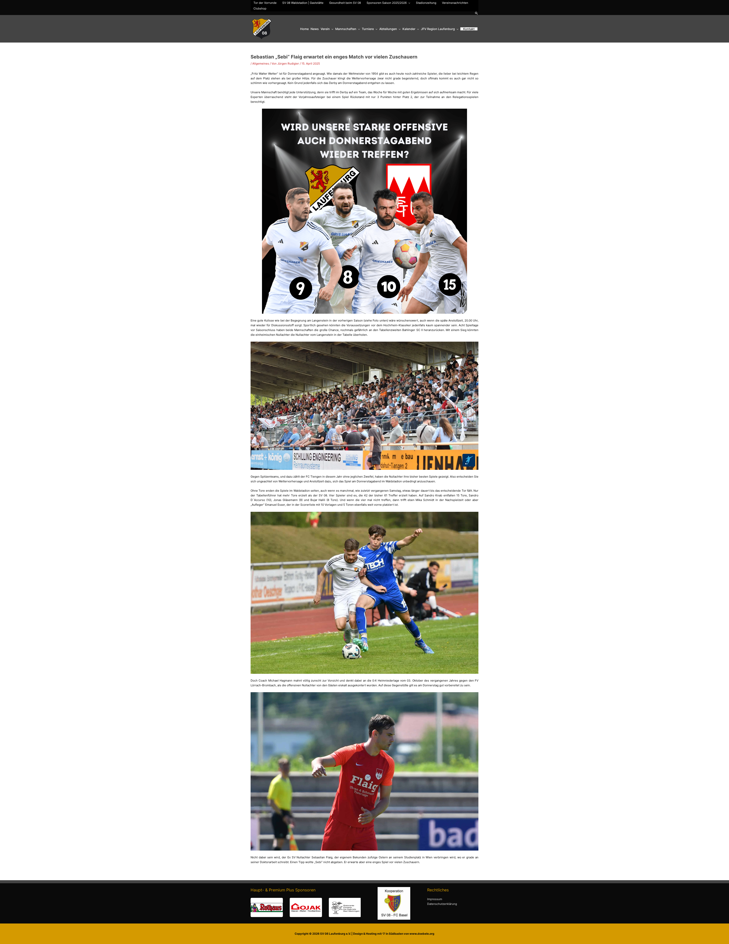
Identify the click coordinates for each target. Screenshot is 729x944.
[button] (476, 13)
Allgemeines (260, 63)
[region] (306, 907)
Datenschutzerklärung (442, 904)
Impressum (434, 899)
